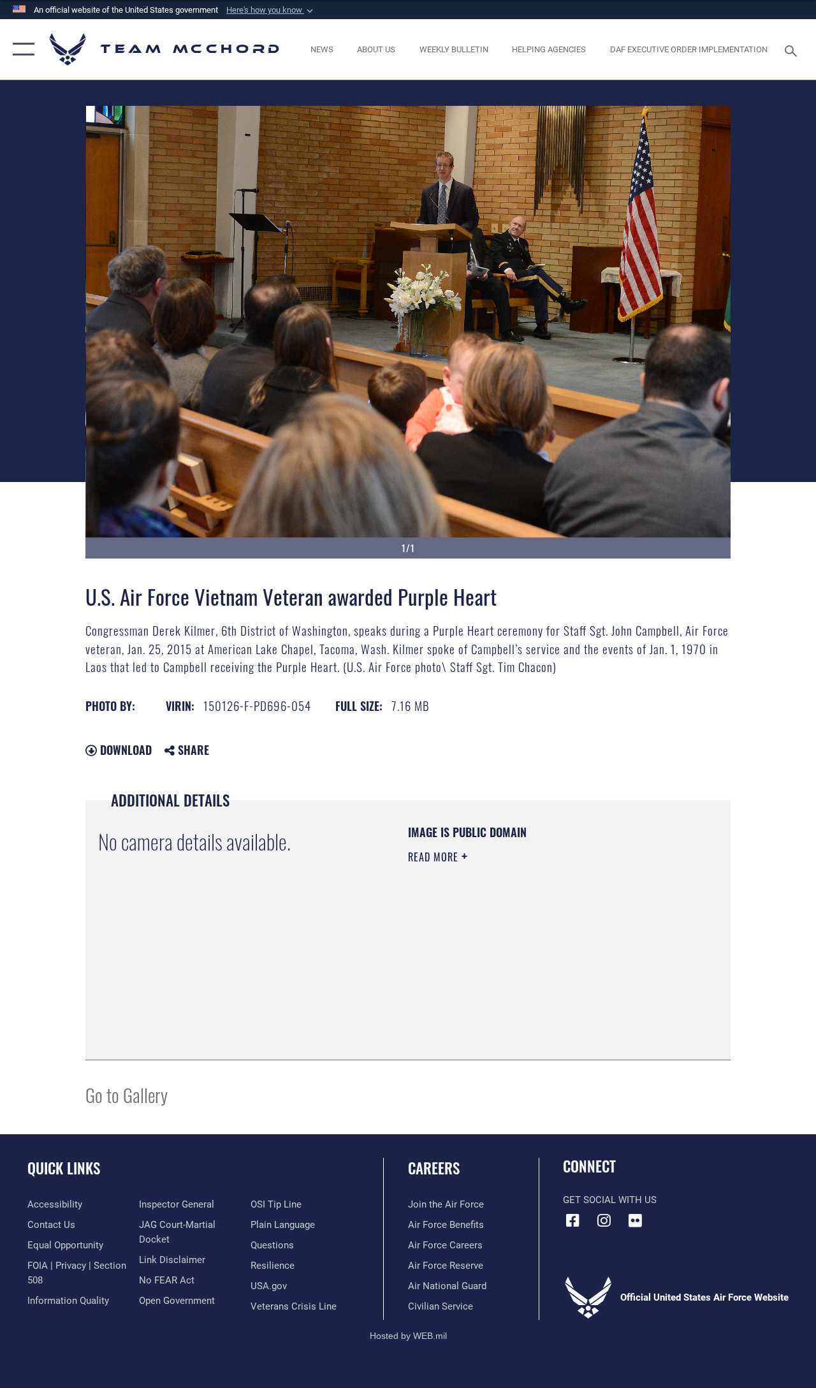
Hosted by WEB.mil (408, 1336)
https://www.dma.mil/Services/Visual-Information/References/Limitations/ (522, 965)
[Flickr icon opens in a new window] (635, 1220)
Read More (435, 857)
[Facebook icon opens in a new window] (572, 1220)
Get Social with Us (610, 1200)
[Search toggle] (793, 49)
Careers (434, 1168)
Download (124, 749)
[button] (271, 10)
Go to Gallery (126, 1094)
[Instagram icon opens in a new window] (603, 1220)
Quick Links (63, 1168)
